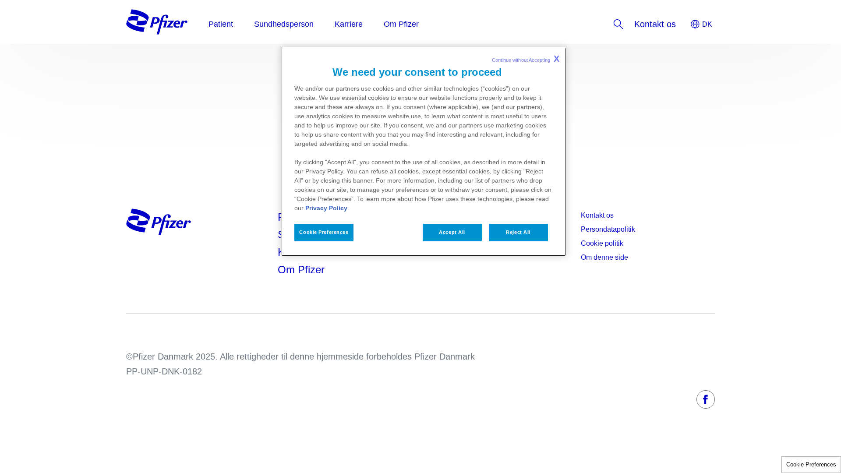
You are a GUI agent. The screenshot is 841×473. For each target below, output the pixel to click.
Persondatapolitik (608, 229)
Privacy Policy (326, 208)
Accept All (452, 232)
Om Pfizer (301, 269)
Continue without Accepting (525, 59)
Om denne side (604, 257)
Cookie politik (602, 243)
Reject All (518, 232)
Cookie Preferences (811, 464)
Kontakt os (597, 215)
